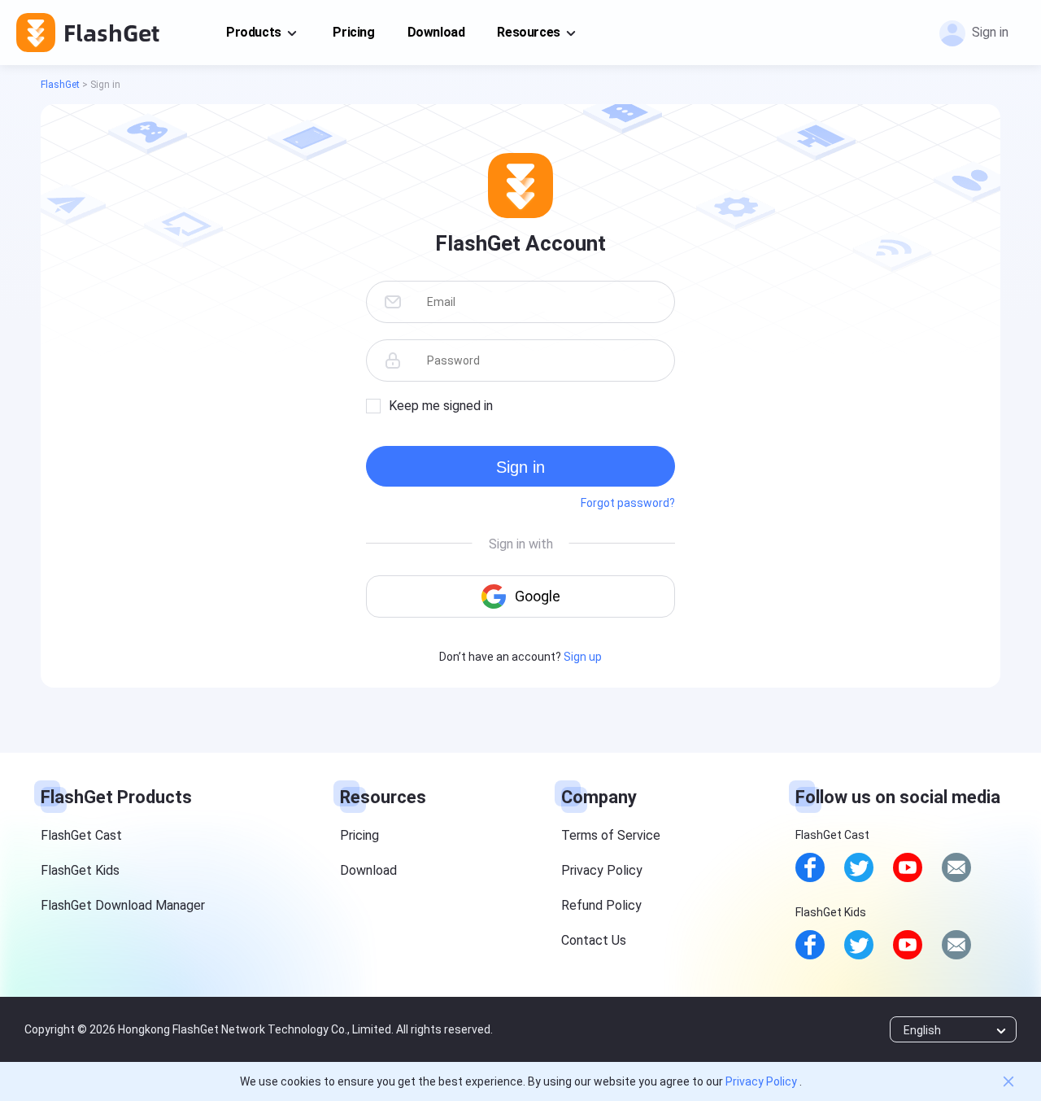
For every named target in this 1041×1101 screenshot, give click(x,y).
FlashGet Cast (81, 835)
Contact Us (593, 940)
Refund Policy (601, 905)
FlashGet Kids (80, 870)
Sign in (520, 467)
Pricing (353, 32)
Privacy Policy (601, 870)
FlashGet (60, 84)
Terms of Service (610, 835)
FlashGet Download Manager (123, 905)
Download (436, 32)
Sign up (583, 656)
